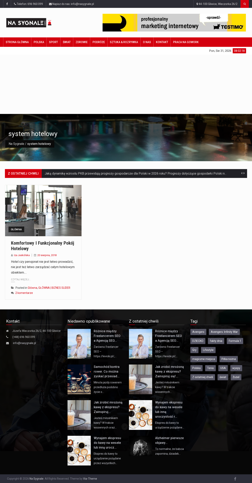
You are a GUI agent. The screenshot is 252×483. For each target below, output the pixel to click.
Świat (67, 42)
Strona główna (17, 42)
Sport (53, 42)
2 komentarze (24, 292)
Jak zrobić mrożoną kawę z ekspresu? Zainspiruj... (108, 407)
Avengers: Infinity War (224, 331)
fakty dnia (216, 340)
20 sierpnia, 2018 (47, 255)
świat (223, 377)
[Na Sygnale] (35, 22)
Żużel (236, 377)
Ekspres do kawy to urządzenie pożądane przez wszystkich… (107, 458)
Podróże (99, 42)
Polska (39, 42)
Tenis (210, 368)
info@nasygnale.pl (24, 343)
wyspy (236, 368)
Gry (194, 350)
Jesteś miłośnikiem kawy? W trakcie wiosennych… (167, 387)
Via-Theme (90, 478)
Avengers (198, 331)
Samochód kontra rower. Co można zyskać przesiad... (107, 371)
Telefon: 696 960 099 (29, 4)
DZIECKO (197, 340)
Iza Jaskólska (22, 255)
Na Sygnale (16, 144)
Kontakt (162, 42)
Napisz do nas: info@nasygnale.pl (73, 4)
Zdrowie (82, 42)
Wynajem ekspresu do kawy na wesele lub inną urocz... (107, 442)
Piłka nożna (228, 359)
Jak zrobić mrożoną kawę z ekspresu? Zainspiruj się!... (169, 371)
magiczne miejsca (203, 359)
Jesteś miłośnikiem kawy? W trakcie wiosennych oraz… (106, 422)
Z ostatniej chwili (202, 377)
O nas (147, 42)
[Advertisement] (126, 84)
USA (223, 368)
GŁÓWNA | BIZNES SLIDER (54, 287)
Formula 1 (235, 340)
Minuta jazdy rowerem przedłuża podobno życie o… (108, 387)
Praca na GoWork (186, 42)
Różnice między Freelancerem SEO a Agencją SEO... (107, 335)
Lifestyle (208, 350)
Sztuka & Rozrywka (124, 42)
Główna (16, 229)
